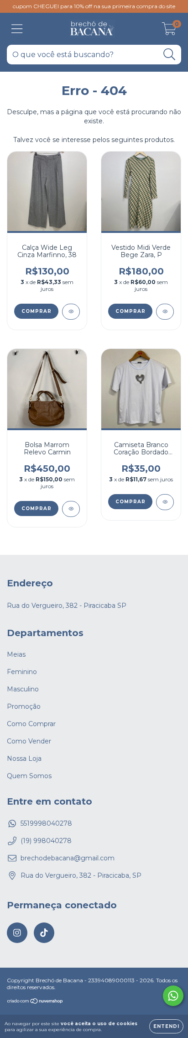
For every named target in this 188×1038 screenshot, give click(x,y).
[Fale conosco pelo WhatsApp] (173, 995)
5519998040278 (46, 823)
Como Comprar (31, 724)
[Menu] (17, 29)
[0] (169, 31)
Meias (16, 654)
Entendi (166, 1026)
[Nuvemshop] (35, 1002)
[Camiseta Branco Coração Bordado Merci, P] (165, 502)
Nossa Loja (24, 758)
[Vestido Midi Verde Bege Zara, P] (165, 312)
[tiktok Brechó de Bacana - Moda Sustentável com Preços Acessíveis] (44, 932)
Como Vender (29, 741)
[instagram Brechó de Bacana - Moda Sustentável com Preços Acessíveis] (17, 932)
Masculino (23, 689)
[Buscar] (169, 54)
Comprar (36, 311)
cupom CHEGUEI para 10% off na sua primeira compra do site (94, 6)
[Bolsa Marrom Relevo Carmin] (71, 509)
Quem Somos (29, 776)
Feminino (22, 672)
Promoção (24, 706)
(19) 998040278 (46, 841)
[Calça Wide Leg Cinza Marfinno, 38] (71, 312)
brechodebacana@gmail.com (68, 858)
